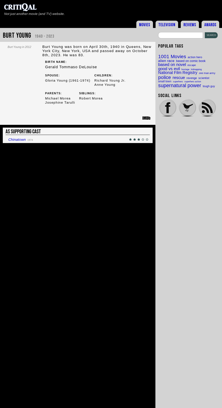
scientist (203, 78)
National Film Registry (177, 73)
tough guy (209, 86)
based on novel (172, 65)
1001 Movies (172, 56)
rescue (179, 78)
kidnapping (196, 69)
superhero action (192, 81)
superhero (178, 81)
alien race (166, 61)
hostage (185, 69)
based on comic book (191, 61)
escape (191, 65)
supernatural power (179, 85)
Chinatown (17, 139)
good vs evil (169, 69)
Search (211, 35)
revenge (191, 78)
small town (164, 81)
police (164, 77)
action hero (195, 57)
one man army (207, 73)
